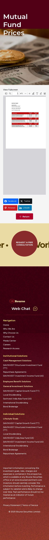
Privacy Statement (12, 505)
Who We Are (9, 329)
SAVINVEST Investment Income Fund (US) (23, 376)
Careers (6, 344)
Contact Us (8, 336)
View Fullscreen (10, 89)
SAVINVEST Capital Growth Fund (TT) (21, 391)
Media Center (9, 340)
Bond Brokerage (10, 406)
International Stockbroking (15, 402)
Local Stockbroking (12, 395)
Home (6, 325)
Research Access (11, 348)
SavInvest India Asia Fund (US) (17, 398)
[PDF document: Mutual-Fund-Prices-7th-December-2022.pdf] (24, 143)
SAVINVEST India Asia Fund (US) (18, 438)
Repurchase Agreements (14, 372)
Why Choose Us (10, 333)
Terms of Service (30, 505)
